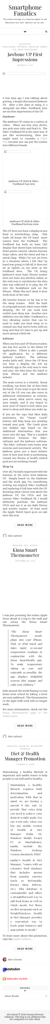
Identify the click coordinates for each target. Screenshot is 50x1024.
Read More (25, 525)
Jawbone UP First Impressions (25, 56)
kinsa (33, 545)
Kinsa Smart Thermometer (25, 552)
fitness (22, 47)
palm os (24, 746)
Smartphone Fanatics (25, 10)
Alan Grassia (15, 959)
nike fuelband (27, 49)
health (34, 47)
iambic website (22, 939)
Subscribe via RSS (17, 978)
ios (26, 545)
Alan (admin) (15, 535)
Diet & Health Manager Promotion (25, 755)
